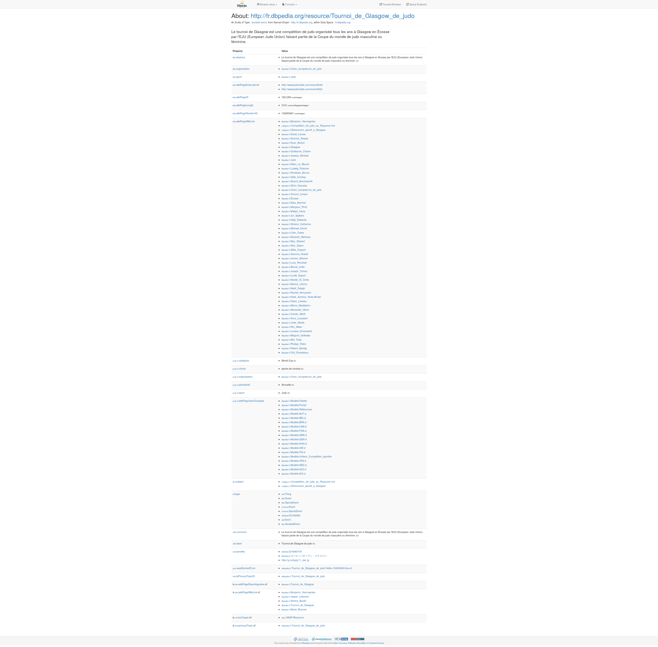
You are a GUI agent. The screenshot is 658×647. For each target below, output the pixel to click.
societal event (259, 22)
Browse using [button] (267, 4)
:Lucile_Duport (294, 275)
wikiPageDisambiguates (249, 584)
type (236, 494)
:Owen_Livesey (294, 301)
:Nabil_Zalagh (293, 288)
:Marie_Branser (294, 609)
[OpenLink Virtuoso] (300, 638)
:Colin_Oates (293, 232)
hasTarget (242, 617)
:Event (286, 498)
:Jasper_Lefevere (295, 596)
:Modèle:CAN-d (294, 426)
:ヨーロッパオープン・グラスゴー (304, 555)
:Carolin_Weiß (293, 314)
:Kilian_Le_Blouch (295, 164)
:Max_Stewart (293, 241)
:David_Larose (294, 134)
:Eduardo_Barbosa (296, 237)
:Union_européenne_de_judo (302, 68)
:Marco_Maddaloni (296, 305)
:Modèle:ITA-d (293, 452)
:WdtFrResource (293, 617)
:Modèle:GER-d (294, 439)
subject (238, 481)
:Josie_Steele (293, 322)
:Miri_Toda (291, 339)
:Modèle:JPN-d (294, 460)
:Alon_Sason (293, 245)
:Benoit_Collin (293, 267)
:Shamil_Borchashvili (297, 181)
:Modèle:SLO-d (294, 469)
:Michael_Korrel (294, 228)
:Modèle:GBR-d (294, 435)
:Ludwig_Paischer (295, 168)
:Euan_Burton (293, 142)
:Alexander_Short (295, 309)
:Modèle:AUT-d (294, 413)
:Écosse (290, 198)
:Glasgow (291, 147)
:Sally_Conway (294, 177)
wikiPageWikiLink (244, 121)
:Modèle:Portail (294, 405)
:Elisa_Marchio (294, 202)
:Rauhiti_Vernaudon (296, 292)
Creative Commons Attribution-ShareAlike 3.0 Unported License (357, 643)
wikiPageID (240, 97)
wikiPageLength (243, 105)
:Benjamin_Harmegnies (298, 121)
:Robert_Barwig (294, 348)
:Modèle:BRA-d (294, 422)
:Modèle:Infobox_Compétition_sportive (307, 456)
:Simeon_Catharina (296, 224)
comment (240, 532)
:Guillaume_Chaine (296, 151)
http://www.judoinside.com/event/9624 (302, 89)
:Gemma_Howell (295, 254)
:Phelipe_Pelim (294, 344)
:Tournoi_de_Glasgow (298, 584)
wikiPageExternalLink (246, 84)
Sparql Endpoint (418, 4)
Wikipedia (305, 643)
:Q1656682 (291, 515)
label (237, 543)
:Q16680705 (292, 551)
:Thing (286, 494)
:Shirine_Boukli (294, 600)
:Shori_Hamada (294, 185)
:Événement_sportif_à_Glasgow (303, 130)
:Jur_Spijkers (293, 215)
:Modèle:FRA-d (294, 430)
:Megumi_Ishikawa (296, 335)
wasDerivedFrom (244, 568)
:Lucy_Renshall (294, 262)
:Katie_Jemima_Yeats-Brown (301, 296)
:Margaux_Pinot (294, 207)
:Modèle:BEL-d (294, 418)
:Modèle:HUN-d (294, 443)
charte (239, 368)
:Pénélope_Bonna (295, 172)
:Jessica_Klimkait (295, 155)
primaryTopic (244, 625)
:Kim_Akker (292, 326)
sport (237, 76)
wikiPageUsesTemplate (248, 400)
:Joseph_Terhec (294, 271)
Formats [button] (290, 4)
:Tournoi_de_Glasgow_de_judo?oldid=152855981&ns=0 (317, 568)
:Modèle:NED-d (294, 465)
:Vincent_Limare (295, 194)
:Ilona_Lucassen (295, 318)
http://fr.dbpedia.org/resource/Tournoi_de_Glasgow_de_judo (333, 15)
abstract (239, 57)
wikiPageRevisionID (245, 113)
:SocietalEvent (291, 524)
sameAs (239, 551)
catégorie (241, 360)
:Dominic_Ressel (295, 138)
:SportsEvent (290, 502)
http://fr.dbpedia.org (301, 22)
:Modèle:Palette (294, 400)
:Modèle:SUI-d (294, 473)
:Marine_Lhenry (294, 284)
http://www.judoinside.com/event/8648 (302, 84)
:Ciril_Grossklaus (295, 352)
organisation (241, 68)
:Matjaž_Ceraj (293, 211)
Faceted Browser (391, 4)
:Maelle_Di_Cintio (295, 279)
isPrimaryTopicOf (244, 576)
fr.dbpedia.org (342, 22)
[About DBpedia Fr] (241, 4)
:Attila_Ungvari (294, 249)
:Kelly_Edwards (294, 219)
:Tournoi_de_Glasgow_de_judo (303, 576)
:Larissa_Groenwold (297, 331)
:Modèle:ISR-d (294, 448)
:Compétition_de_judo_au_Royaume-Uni (308, 125)
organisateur (243, 376)
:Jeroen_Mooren (295, 258)
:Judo (289, 76)
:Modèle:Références (297, 409)
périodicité (241, 384)
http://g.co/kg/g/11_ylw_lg (295, 560)
